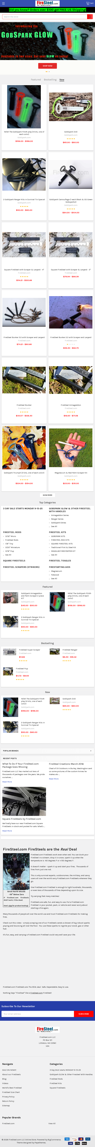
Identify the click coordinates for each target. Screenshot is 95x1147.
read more (7, 782)
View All (52, 1123)
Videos (5, 1083)
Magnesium (56, 571)
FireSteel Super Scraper (29, 650)
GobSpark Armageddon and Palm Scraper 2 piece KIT (32, 595)
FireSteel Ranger (70, 650)
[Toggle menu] (3, 3)
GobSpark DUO (70, 132)
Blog (4, 1079)
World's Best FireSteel (12, 1088)
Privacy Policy (8, 1096)
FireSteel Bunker (24, 405)
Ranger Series (57, 519)
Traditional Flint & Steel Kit (63, 547)
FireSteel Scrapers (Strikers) (21, 567)
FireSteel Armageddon (71, 405)
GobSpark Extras (58, 522)
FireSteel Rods (12, 532)
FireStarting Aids (59, 567)
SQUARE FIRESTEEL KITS (62, 543)
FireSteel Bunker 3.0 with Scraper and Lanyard (24, 337)
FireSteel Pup (22, 668)
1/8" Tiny (9, 543)
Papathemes (40, 1142)
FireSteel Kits (57, 532)
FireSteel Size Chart (11, 1092)
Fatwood (55, 575)
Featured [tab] (36, 79)
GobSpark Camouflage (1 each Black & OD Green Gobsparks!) (70, 200)
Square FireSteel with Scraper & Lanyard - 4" (24, 269)
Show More (47, 495)
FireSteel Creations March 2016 (66, 764)
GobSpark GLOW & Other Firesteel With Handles (71, 1074)
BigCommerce (54, 1139)
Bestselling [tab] (50, 79)
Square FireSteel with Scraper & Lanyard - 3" (71, 269)
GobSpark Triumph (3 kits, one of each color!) (24, 473)
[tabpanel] (47, 41)
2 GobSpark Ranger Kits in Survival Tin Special (24, 199)
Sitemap (6, 1105)
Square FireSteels (14, 560)
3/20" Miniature (12, 547)
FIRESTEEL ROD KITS (60, 540)
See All (54, 526)
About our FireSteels (11, 1074)
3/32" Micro (10, 536)
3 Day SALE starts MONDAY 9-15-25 (23, 508)
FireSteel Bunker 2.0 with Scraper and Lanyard (70, 337)
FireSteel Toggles (60, 560)
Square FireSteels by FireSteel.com (21, 819)
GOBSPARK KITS (58, 536)
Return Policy (8, 1101)
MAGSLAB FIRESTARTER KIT (63, 551)
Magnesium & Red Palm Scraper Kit (71, 473)
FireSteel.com (8, 1123)
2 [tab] (48, 71)
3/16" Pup (9, 551)
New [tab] (61, 79)
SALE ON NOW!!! (9, 1070)
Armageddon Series (60, 515)
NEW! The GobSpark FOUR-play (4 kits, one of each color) (24, 133)
